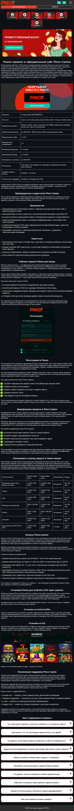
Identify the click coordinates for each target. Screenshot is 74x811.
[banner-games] (49, 15)
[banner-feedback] (12, 15)
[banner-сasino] (61, 15)
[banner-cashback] (37, 15)
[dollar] (59, 2)
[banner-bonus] (37, 23)
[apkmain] (24, 15)
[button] (70, 799)
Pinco (47, 808)
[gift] (64, 2)
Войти (55, 7)
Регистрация (18, 7)
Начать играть (37, 106)
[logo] (8, 3)
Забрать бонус (14, 48)
